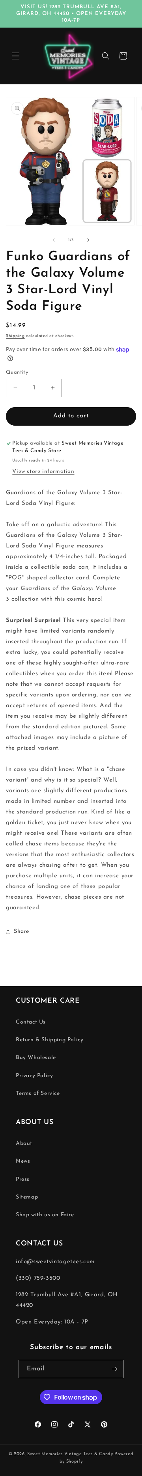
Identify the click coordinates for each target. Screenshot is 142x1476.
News (23, 1161)
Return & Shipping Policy (49, 1040)
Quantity (17, 372)
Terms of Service (38, 1093)
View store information (43, 472)
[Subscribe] (114, 1369)
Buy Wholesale (36, 1058)
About (24, 1144)
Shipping (15, 336)
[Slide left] (53, 240)
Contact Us (31, 1022)
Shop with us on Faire (45, 1215)
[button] (15, 56)
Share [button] (21, 931)
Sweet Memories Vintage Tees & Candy (70, 1454)
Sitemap (27, 1197)
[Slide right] (88, 240)
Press (23, 1179)
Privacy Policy (34, 1076)
